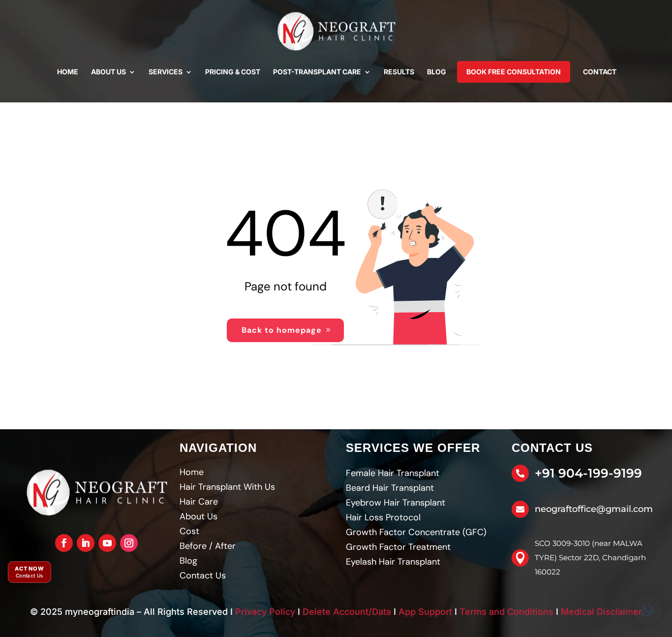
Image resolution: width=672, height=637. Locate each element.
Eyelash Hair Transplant (393, 562)
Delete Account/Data (347, 611)
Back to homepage (282, 330)
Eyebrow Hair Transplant (395, 503)
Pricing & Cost (232, 71)
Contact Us (203, 575)
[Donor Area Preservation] (336, 31)
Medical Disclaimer (601, 611)
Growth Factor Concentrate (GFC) (416, 532)
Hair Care (199, 502)
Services (166, 71)
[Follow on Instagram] (129, 543)
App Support (425, 611)
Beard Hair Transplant (390, 488)
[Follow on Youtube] (107, 543)
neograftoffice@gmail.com (594, 509)
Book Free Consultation (513, 71)
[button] (647, 610)
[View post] (96, 493)
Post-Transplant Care (317, 71)
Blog (436, 71)
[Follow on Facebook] (64, 543)
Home (67, 71)
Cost (189, 531)
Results (399, 71)
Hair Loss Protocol (383, 517)
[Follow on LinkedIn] (85, 543)
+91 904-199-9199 (588, 473)
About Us (108, 71)
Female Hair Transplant (392, 473)
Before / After (208, 546)
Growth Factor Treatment (398, 547)
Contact (599, 71)
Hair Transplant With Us (227, 487)
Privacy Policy (265, 611)
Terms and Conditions (506, 611)
